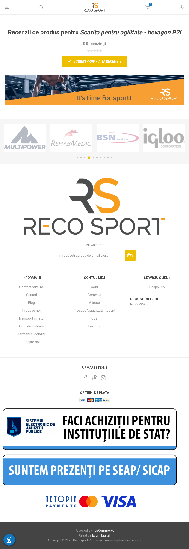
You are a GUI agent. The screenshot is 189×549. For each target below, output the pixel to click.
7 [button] (100, 157)
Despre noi (32, 342)
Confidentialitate (31, 326)
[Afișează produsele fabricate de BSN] (118, 137)
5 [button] (93, 157)
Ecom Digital (101, 535)
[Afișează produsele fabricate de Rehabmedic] (71, 137)
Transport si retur (31, 318)
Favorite (94, 326)
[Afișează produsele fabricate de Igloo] (164, 137)
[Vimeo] (94, 376)
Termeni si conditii (31, 334)
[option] (24, 137)
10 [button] (111, 157)
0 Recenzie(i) (94, 44)
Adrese (94, 303)
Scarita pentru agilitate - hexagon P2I (130, 32)
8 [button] (104, 157)
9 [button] (108, 157)
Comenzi (94, 295)
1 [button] (77, 157)
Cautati (31, 295)
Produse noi (31, 310)
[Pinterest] (85, 378)
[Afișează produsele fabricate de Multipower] (25, 137)
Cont (94, 287)
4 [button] (89, 157)
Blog (31, 303)
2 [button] (81, 157)
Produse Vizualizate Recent (94, 310)
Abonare (130, 255)
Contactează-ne (31, 287)
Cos (94, 318)
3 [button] (84, 157)
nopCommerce (104, 530)
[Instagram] (103, 378)
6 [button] (97, 157)
